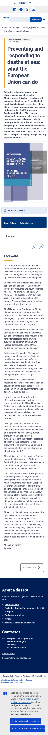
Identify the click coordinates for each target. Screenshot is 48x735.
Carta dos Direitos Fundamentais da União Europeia (25, 610)
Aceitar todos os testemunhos (25, 721)
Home (4, 28)
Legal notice (19, 680)
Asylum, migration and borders (34, 28)
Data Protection (7, 683)
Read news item (16, 210)
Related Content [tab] (27, 223)
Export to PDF (41, 246)
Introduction (28, 568)
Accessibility (19, 683)
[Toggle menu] (43, 19)
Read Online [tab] (10, 223)
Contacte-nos (8, 653)
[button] (14, 9)
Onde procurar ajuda (15, 615)
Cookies (29, 680)
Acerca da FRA (12, 604)
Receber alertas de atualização (20, 622)
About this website (8, 680)
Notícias (9, 619)
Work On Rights (14, 28)
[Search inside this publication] (34, 246)
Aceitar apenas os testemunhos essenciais (28, 728)
